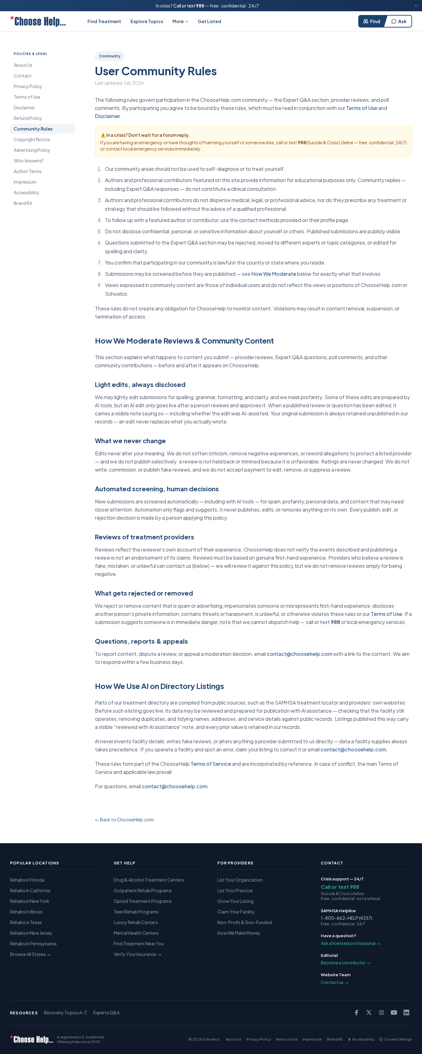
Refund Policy (28, 118)
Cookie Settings (398, 1039)
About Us (23, 65)
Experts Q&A (106, 1012)
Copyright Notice (32, 139)
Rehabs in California (30, 890)
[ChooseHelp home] (38, 21)
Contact (23, 75)
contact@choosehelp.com (299, 654)
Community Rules (33, 128)
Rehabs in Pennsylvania (33, 943)
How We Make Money (239, 933)
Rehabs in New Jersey (31, 933)
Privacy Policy (28, 86)
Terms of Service (211, 763)
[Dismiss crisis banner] (415, 5)
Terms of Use (27, 97)
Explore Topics (147, 21)
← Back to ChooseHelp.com (124, 819)
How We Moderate (273, 273)
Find (375, 21)
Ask (402, 21)
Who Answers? (29, 160)
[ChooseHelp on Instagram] (381, 1012)
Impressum (25, 182)
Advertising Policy (32, 150)
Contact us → (335, 982)
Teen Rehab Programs (136, 911)
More (178, 21)
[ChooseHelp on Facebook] (356, 1012)
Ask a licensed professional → (350, 943)
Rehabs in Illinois (26, 911)
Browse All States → (30, 954)
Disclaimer (24, 107)
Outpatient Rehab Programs (143, 890)
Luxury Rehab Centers (136, 922)
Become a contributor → (345, 962)
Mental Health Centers (136, 933)
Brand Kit (23, 203)
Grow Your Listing (235, 901)
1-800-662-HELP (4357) (346, 918)
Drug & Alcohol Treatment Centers (149, 880)
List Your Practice (235, 890)
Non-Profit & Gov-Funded (244, 922)
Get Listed (209, 21)
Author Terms (28, 171)
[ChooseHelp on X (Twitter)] (369, 1012)
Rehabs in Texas (26, 922)
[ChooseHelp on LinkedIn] (406, 1012)
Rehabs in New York (29, 901)
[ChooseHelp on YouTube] (394, 1012)
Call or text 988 (340, 886)
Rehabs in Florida (27, 880)
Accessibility (26, 192)
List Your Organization (240, 880)
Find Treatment (104, 21)
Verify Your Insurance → (137, 954)
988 (200, 5)
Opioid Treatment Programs (143, 901)
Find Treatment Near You (139, 943)
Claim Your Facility (236, 911)
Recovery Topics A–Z (65, 1012)
